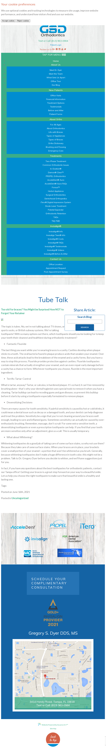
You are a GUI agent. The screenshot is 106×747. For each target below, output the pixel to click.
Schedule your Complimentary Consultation (49, 583)
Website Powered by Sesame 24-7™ (55, 725)
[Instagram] (59, 49)
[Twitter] (65, 49)
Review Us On (46, 49)
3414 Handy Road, (52, 701)
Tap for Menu (52, 54)
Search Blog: (84, 316)
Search (85, 327)
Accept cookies (8, 21)
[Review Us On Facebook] (57, 49)
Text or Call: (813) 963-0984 (53, 41)
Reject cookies (23, 21)
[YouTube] (62, 49)
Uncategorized (20, 498)
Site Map (53, 729)
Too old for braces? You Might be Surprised (25, 309)
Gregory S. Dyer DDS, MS (53, 633)
